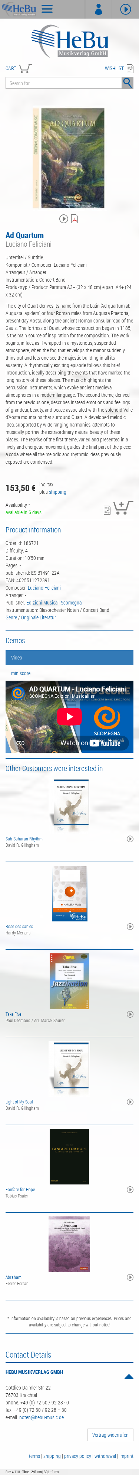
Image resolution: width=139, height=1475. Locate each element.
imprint (126, 1455)
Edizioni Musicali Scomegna (54, 602)
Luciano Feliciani (44, 587)
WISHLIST (114, 68)
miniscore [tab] (20, 673)
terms (34, 1455)
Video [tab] (16, 657)
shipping (57, 491)
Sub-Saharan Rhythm (24, 839)
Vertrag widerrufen (110, 1434)
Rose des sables (19, 926)
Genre (11, 617)
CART (11, 68)
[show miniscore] (75, 219)
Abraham (13, 1277)
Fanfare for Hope (20, 1189)
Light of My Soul (19, 1102)
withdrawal (105, 1455)
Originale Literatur (38, 617)
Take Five (13, 1014)
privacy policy (77, 1455)
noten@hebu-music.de (41, 1417)
